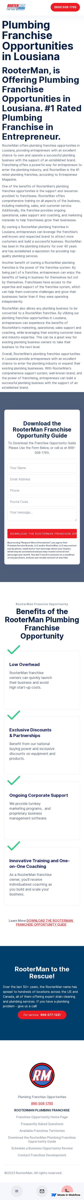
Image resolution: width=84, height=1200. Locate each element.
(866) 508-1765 (65, 7)
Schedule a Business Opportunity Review (42, 1148)
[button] (17, 1191)
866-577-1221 (42, 1014)
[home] (17, 7)
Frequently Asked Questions (42, 1124)
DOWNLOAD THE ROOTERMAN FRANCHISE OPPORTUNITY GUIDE (45, 922)
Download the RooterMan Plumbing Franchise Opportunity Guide (42, 1139)
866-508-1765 (42, 1103)
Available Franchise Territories (42, 1131)
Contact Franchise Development (42, 1155)
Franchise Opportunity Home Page (42, 1117)
